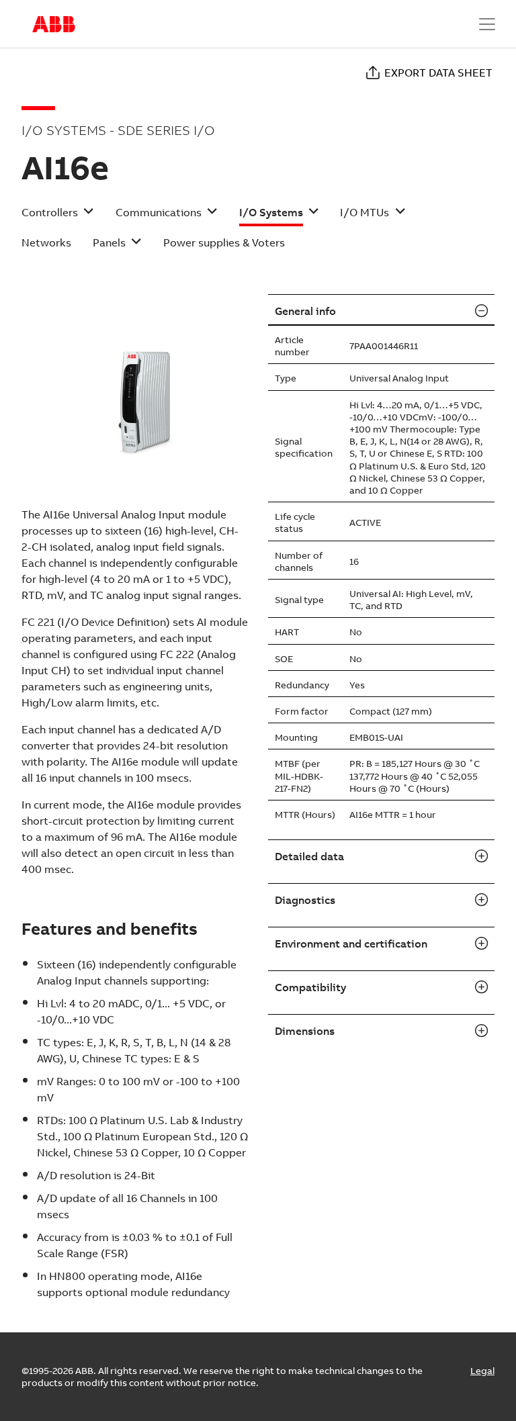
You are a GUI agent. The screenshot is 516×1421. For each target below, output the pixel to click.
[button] (58, 216)
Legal (482, 1371)
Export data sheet (438, 72)
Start (53, 24)
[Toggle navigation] (487, 24)
